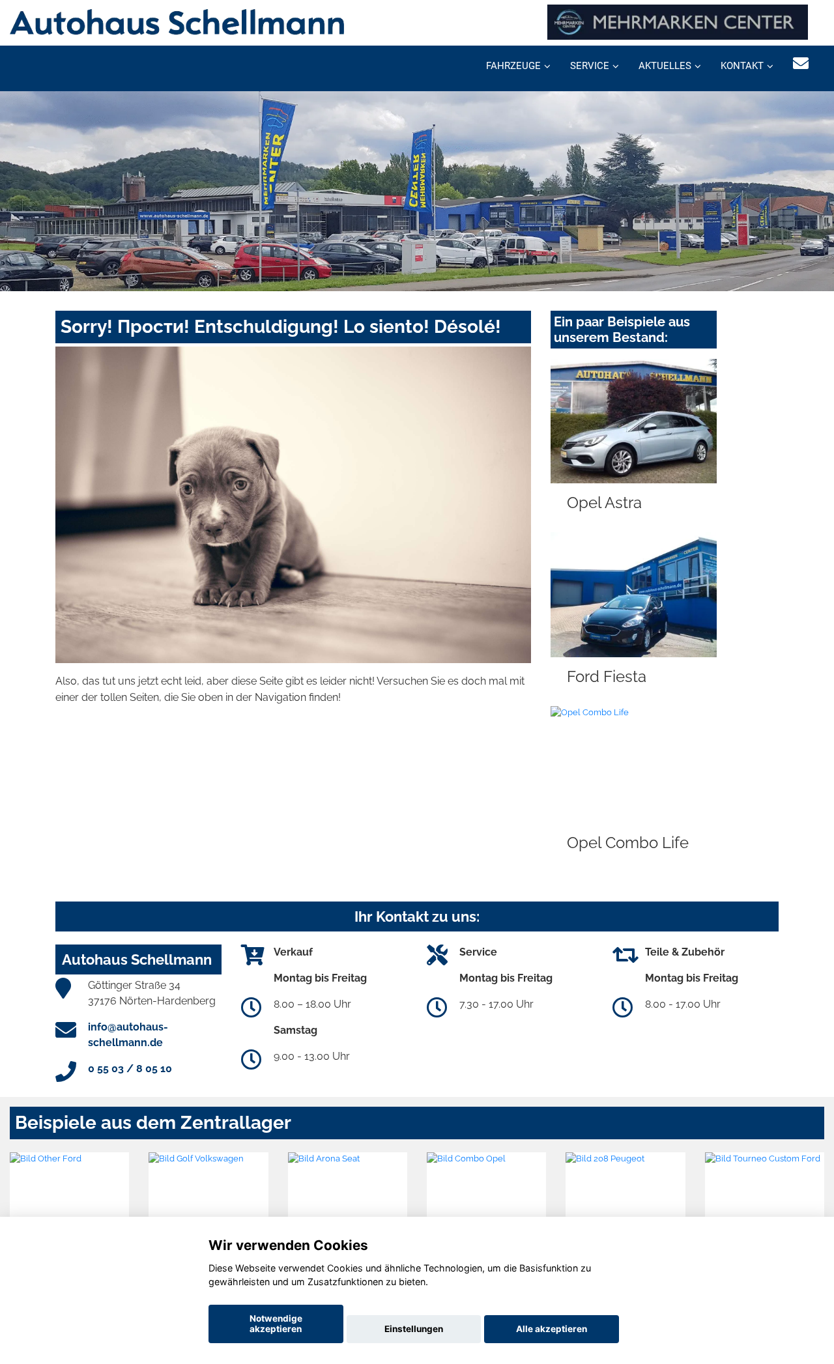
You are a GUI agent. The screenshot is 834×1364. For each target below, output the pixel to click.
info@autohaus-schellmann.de (128, 1035)
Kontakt (742, 66)
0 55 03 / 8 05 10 (130, 1068)
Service (589, 66)
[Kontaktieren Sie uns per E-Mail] (801, 63)
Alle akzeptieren (551, 1329)
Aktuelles (665, 66)
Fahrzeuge (513, 66)
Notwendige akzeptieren (276, 1323)
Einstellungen (413, 1329)
